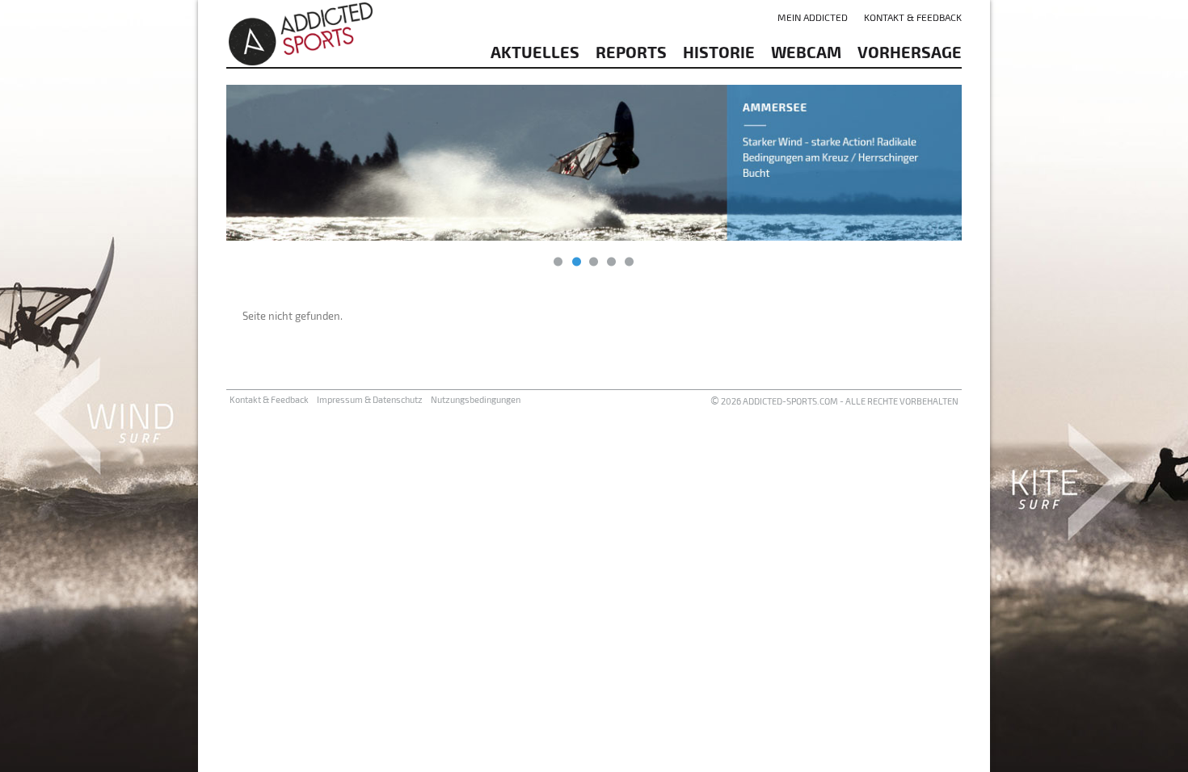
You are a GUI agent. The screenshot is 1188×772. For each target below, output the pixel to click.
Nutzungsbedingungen (475, 399)
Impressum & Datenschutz (370, 399)
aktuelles (535, 51)
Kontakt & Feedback (913, 17)
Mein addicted (812, 17)
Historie (719, 51)
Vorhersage (909, 51)
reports (631, 51)
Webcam (806, 51)
